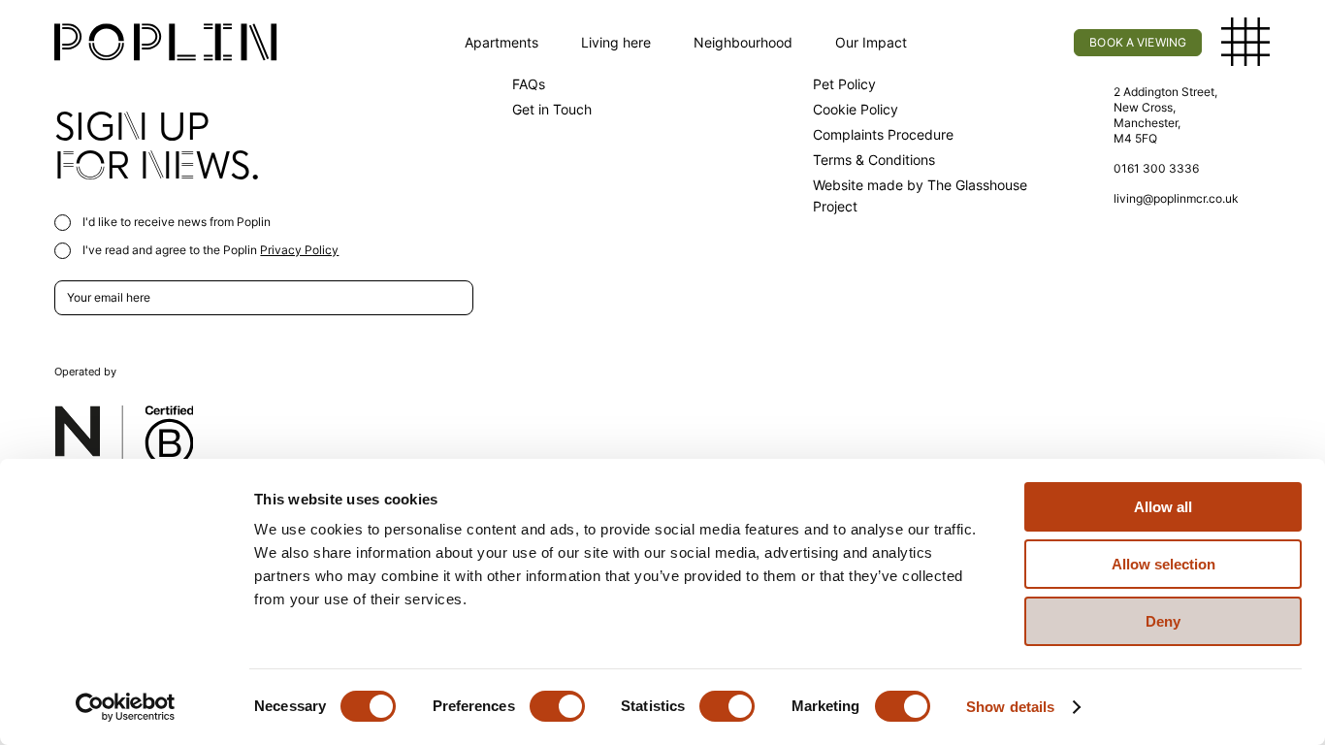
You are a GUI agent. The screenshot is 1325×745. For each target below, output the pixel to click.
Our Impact (871, 42)
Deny (1163, 621)
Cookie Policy (855, 109)
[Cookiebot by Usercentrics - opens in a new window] (125, 707)
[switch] (557, 706)
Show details (1010, 706)
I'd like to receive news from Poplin (175, 221)
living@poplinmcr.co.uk (1176, 198)
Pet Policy (844, 84)
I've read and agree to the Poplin (209, 250)
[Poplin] (165, 42)
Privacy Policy (299, 250)
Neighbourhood (743, 42)
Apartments (501, 42)
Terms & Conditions (874, 159)
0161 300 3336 (1156, 168)
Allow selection (1163, 564)
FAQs (528, 84)
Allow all (1163, 507)
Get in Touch (552, 109)
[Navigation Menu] (1246, 42)
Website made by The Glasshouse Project (920, 195)
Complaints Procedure (883, 134)
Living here (616, 42)
